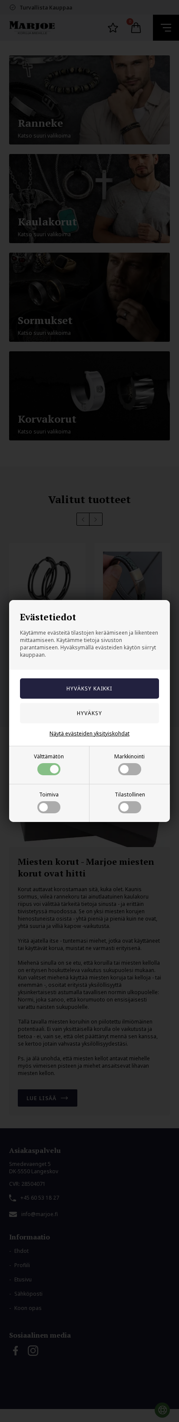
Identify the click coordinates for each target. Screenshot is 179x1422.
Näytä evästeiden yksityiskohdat (89, 733)
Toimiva (49, 794)
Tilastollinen (130, 794)
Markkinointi (129, 756)
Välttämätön (49, 756)
